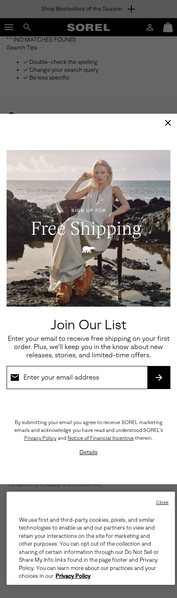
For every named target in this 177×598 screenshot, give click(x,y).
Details (88, 452)
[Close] (168, 123)
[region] (91, 538)
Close (162, 502)
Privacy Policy (40, 438)
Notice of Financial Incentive (101, 438)
